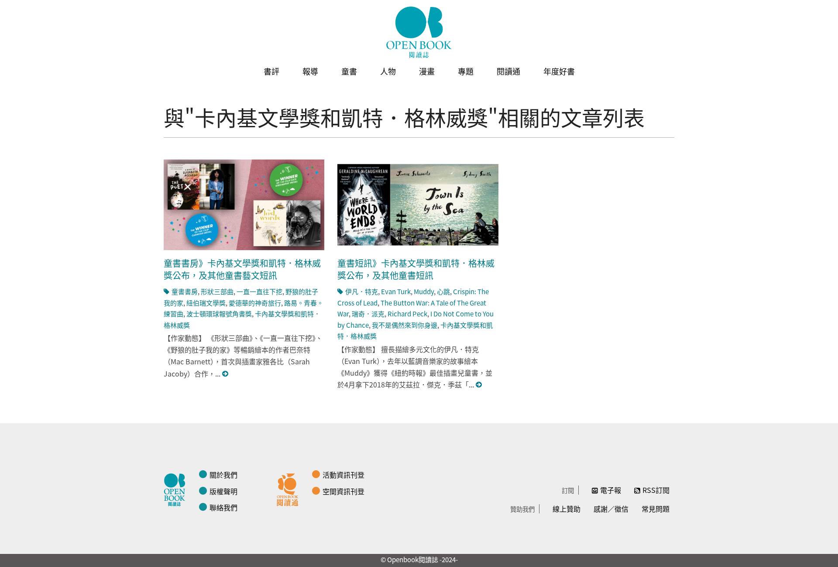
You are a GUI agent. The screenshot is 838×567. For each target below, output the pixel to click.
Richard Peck (407, 313)
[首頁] (419, 32)
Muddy (424, 291)
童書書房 (185, 291)
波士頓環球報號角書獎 (219, 313)
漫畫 (427, 71)
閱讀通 (508, 71)
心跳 (443, 291)
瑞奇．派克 (368, 313)
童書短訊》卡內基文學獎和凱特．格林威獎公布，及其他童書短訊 (416, 269)
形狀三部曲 (217, 291)
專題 (466, 71)
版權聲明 (223, 491)
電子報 (610, 490)
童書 (349, 71)
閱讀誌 (177, 488)
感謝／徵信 (611, 508)
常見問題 (656, 508)
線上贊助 (566, 508)
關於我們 (223, 474)
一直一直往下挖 (259, 291)
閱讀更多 (225, 374)
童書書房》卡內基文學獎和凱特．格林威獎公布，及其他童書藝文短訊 (242, 269)
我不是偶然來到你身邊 (404, 324)
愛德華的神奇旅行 (255, 302)
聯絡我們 (223, 507)
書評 (271, 71)
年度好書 (559, 71)
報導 (310, 71)
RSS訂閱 (656, 490)
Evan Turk (396, 291)
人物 (388, 71)
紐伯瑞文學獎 (206, 302)
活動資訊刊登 (343, 474)
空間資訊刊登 (343, 491)
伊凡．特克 (361, 291)
